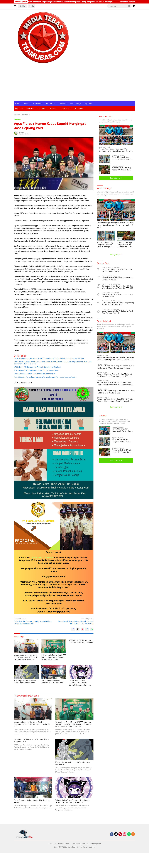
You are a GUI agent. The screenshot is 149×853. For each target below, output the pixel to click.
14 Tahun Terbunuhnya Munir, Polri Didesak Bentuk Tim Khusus (117, 279)
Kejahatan (19, 109)
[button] (129, 6)
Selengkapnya (115, 178)
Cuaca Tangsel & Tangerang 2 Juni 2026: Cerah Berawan (117, 295)
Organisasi (88, 104)
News (17, 104)
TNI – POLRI (50, 104)
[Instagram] (124, 834)
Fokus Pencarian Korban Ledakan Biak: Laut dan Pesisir (34, 374)
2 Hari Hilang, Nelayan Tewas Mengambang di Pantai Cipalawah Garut (118, 304)
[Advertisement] (74, 84)
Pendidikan (37, 104)
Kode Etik (52, 844)
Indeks (31, 6)
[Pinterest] (120, 834)
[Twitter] (116, 834)
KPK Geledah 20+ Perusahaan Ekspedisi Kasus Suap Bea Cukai (37, 367)
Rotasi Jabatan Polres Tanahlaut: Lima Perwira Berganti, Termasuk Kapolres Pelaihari (45, 377)
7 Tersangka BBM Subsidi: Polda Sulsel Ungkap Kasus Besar (36, 370)
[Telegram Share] (87, 629)
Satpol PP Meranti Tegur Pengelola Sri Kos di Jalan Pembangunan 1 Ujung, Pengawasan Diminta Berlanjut (121, 158)
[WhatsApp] (129, 834)
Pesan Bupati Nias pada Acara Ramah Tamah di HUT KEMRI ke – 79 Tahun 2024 (75, 621)
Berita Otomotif (65, 109)
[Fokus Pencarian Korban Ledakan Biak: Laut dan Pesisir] (53, 672)
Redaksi (22, 6)
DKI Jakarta (78, 109)
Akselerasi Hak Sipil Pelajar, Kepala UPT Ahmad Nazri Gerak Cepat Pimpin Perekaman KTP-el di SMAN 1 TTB (122, 169)
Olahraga (26, 104)
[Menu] (15, 6)
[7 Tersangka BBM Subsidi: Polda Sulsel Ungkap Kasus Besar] (26, 672)
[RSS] (133, 834)
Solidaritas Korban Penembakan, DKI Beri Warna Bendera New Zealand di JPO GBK (117, 287)
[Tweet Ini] (78, 629)
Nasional (62, 104)
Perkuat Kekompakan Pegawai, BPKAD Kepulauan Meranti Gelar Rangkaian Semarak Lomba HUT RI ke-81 (115, 150)
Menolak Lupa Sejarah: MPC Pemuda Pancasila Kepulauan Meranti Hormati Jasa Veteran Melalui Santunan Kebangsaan (115, 384)
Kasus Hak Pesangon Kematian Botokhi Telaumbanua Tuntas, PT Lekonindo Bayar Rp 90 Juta (49, 359)
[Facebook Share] (73, 629)
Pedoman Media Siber (80, 844)
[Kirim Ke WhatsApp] (91, 629)
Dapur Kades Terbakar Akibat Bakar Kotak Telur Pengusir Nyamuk (117, 312)
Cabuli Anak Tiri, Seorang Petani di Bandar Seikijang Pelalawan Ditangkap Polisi (33, 621)
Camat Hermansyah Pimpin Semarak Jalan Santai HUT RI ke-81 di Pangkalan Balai (116, 392)
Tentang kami (96, 844)
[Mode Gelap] (134, 6)
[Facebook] (111, 834)
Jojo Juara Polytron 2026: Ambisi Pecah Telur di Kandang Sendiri (117, 271)
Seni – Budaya (75, 104)
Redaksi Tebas (63, 844)
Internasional (42, 109)
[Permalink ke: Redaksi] (16, 133)
